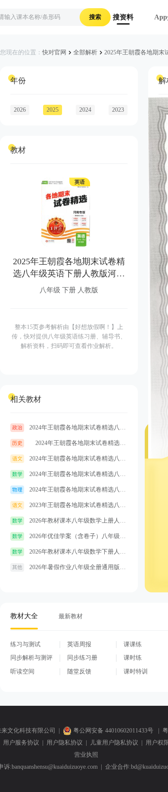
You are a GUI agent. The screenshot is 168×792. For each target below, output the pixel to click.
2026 (20, 109)
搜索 (95, 17)
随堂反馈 (79, 671)
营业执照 (86, 754)
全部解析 (85, 52)
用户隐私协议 (65, 742)
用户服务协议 (21, 742)
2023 (118, 109)
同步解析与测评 (31, 657)
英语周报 (79, 644)
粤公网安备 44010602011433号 (113, 730)
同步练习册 (82, 657)
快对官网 (54, 52)
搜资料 (123, 17)
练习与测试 (25, 644)
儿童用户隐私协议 (114, 742)
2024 (85, 109)
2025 (53, 109)
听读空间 (22, 671)
